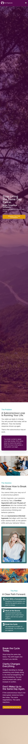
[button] (26, 3)
